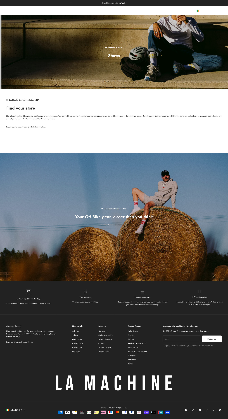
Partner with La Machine (137, 351)
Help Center (133, 331)
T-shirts (75, 335)
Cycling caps (77, 347)
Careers (101, 343)
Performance (77, 339)
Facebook (132, 359)
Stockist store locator (36, 127)
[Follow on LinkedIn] (213, 410)
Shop (128, 10)
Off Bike (75, 331)
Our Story (137, 10)
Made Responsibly (105, 335)
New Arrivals (92, 10)
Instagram (132, 355)
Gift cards (76, 351)
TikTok (130, 363)
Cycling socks (77, 343)
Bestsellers (105, 10)
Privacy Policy (103, 351)
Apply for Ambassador (137, 343)
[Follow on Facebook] (186, 410)
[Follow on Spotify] (220, 410)
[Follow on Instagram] (193, 410)
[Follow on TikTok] (206, 410)
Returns (131, 339)
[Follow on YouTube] (199, 410)
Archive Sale (117, 10)
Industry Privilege (105, 339)
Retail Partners (133, 347)
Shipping (131, 335)
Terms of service (104, 347)
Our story (102, 331)
